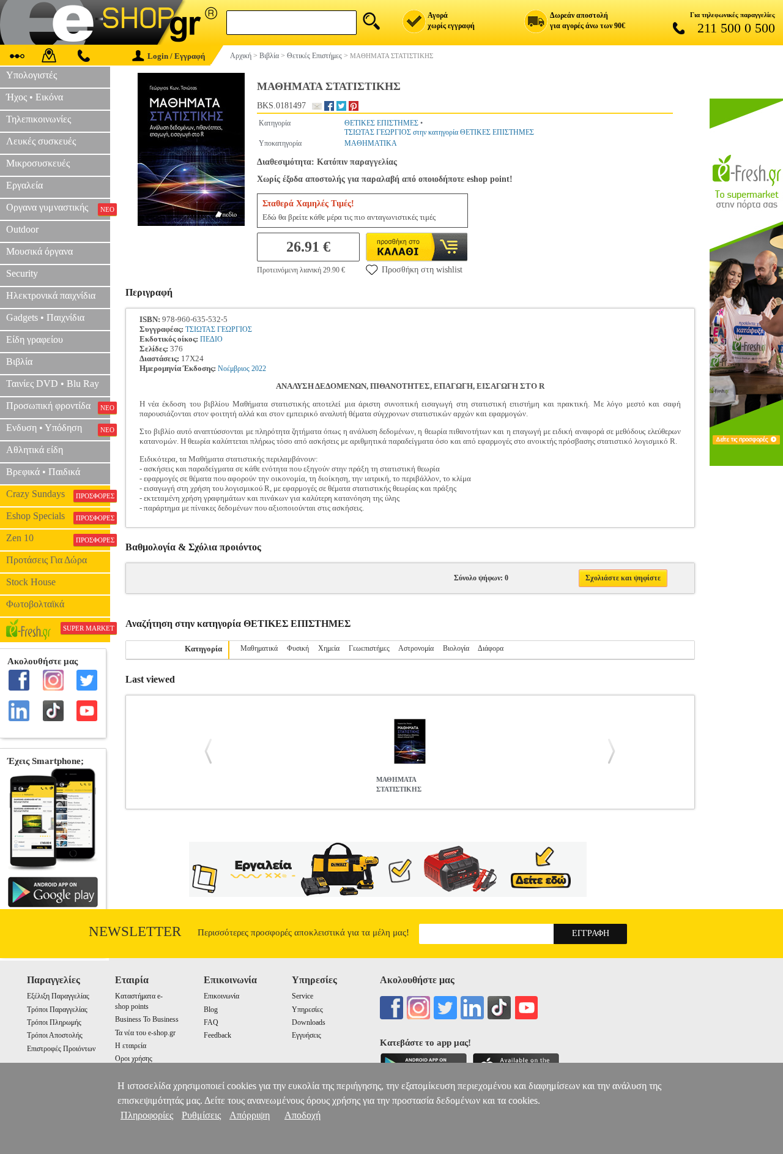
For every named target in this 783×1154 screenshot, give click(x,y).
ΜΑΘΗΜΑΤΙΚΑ (370, 143)
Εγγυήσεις (306, 1035)
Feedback (217, 1035)
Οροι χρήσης (133, 1058)
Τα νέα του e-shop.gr (145, 1032)
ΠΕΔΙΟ (211, 339)
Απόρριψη (249, 1115)
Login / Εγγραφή (176, 56)
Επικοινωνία (221, 996)
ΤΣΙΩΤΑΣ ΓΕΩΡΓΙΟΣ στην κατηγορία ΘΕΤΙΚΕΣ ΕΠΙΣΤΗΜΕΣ (439, 132)
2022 (258, 368)
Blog (211, 1009)
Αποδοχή (302, 1115)
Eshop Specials (58, 516)
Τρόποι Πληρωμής (54, 1022)
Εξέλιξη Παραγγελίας (58, 996)
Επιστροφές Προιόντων (61, 1048)
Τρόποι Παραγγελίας (57, 1009)
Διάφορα (490, 648)
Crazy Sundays (58, 494)
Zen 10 (58, 538)
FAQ (211, 1022)
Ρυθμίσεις (201, 1115)
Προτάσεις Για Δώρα (46, 560)
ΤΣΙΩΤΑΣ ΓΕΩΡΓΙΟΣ (218, 329)
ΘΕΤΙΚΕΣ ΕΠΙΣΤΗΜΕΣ (381, 123)
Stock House (31, 582)
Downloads (308, 1022)
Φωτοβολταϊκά (35, 604)
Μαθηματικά (259, 648)
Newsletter (135, 931)
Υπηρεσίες (307, 1009)
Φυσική (298, 648)
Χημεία (329, 648)
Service (302, 996)
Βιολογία (456, 648)
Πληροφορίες (147, 1115)
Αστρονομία (416, 648)
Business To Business (147, 1019)
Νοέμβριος (234, 368)
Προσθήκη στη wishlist (422, 269)
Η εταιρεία (130, 1045)
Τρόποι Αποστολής (55, 1035)
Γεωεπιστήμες (369, 648)
